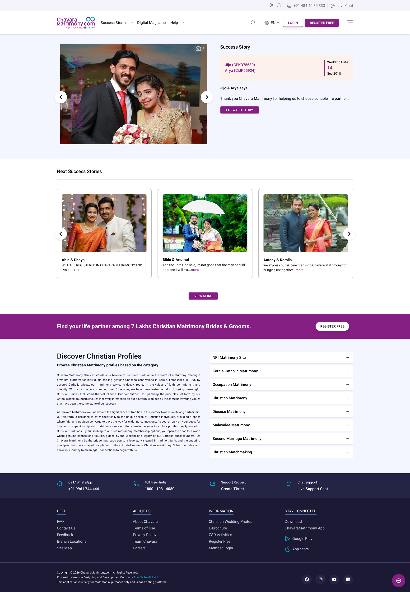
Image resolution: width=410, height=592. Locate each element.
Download (293, 521)
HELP (61, 511)
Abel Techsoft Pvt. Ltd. (148, 577)
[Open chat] (398, 580)
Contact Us (66, 528)
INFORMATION (221, 511)
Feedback (65, 535)
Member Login (221, 548)
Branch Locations (71, 541)
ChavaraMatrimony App (305, 528)
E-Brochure (218, 528)
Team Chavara (145, 541)
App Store (300, 549)
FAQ (60, 521)
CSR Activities (220, 535)
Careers (139, 548)
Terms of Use (144, 528)
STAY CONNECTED (301, 511)
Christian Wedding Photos (230, 521)
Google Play (302, 538)
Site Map (64, 548)
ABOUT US (142, 511)
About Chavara (145, 521)
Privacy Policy (144, 535)
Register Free (219, 541)
